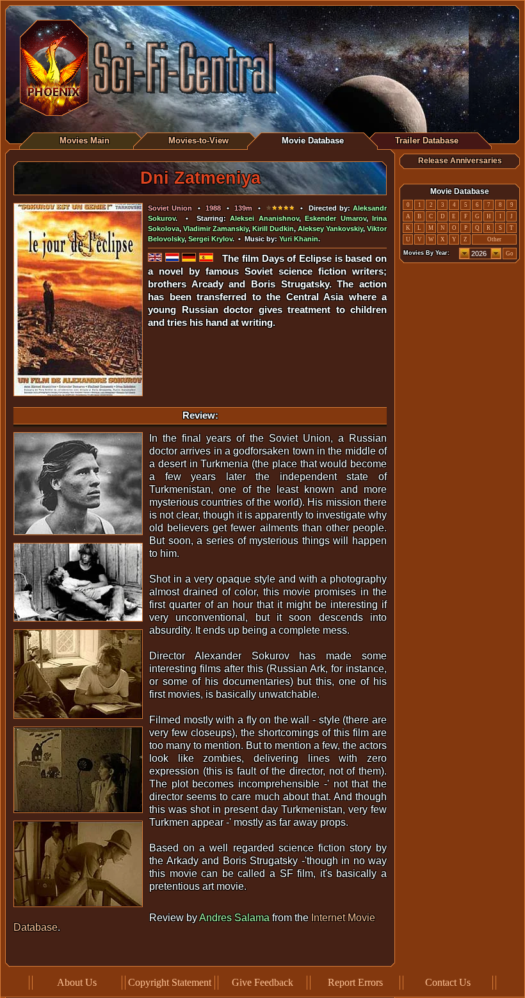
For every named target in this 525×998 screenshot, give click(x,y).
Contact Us (448, 982)
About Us (77, 982)
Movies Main (84, 140)
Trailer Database (426, 140)
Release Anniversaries (460, 160)
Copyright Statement (169, 982)
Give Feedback (262, 982)
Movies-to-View (198, 140)
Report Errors (355, 982)
